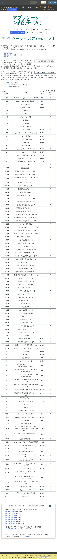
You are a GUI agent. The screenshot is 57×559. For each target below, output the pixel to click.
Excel (29, 7)
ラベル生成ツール (50, 9)
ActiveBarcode (7, 7)
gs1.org (28, 536)
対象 (4, 9)
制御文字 (47, 29)
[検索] (38, 3)
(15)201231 (9, 529)
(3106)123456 (10, 523)
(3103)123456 (10, 517)
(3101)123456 (10, 513)
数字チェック (42, 32)
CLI (51, 7)
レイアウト (40, 29)
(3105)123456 (10, 521)
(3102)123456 (10, 515)
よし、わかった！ (45, 557)
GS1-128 (7, 55)
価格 (22, 7)
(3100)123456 (10, 511)
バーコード (13, 9)
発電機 (44, 7)
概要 (34, 29)
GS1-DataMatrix (9, 57)
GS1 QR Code (8, 53)
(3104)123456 (10, 519)
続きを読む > (36, 557)
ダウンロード (53, 2)
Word (36, 7)
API (17, 7)
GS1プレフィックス (31, 32)
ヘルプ (22, 9)
